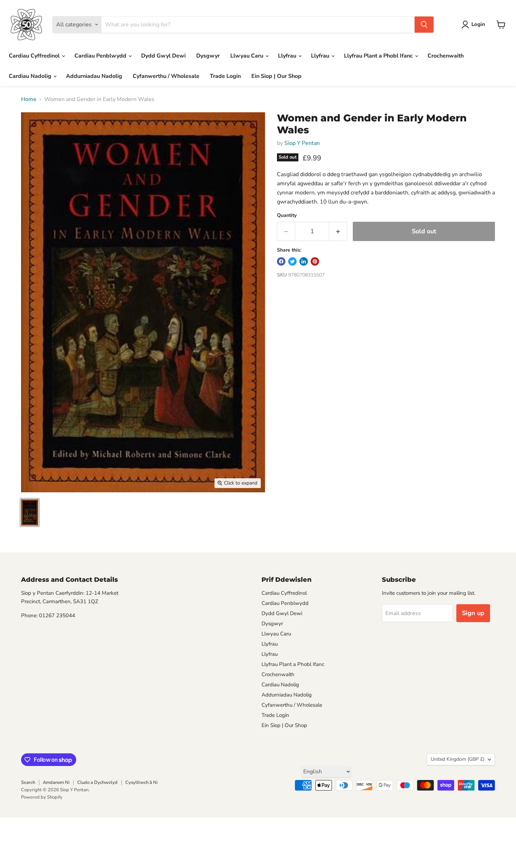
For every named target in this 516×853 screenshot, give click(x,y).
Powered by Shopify (41, 797)
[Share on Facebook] (281, 261)
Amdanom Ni (56, 782)
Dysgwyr (208, 56)
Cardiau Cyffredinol (35, 56)
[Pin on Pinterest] (315, 261)
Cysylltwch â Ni (141, 782)
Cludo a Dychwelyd (97, 782)
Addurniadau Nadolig (94, 76)
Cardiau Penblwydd (101, 56)
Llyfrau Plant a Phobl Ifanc (379, 56)
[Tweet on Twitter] (292, 261)
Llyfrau (288, 56)
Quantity (287, 215)
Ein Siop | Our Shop (276, 76)
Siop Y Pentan (302, 143)
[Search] (424, 24)
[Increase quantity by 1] (338, 231)
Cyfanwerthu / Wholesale (166, 76)
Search (28, 782)
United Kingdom (457, 759)
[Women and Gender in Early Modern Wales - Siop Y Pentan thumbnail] (29, 512)
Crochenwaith (446, 56)
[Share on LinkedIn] (303, 261)
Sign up (473, 613)
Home (29, 99)
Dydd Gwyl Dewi (163, 56)
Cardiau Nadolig (31, 76)
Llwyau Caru (247, 56)
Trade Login (225, 76)
